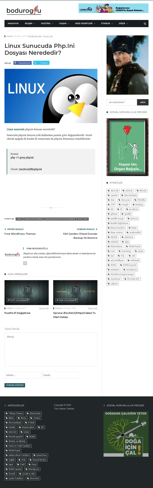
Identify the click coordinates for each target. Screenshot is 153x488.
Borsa (23, 418)
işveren (134, 218)
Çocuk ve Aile (28, 474)
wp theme (115, 279)
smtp (140, 251)
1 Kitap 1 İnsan (16, 413)
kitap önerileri (118, 228)
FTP (113, 204)
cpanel (114, 195)
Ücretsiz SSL (133, 279)
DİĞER (122, 23)
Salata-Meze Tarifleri (19, 455)
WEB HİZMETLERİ (83, 23)
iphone (114, 214)
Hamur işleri (28, 427)
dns (112, 200)
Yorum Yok (48, 36)
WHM (113, 265)
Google (125, 204)
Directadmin (130, 195)
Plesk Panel (134, 246)
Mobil (32, 436)
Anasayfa (13, 23)
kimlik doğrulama (119, 223)
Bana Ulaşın (15, 30)
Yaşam (62, 23)
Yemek (12, 474)
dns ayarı (125, 200)
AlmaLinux (35, 413)
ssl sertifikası (117, 260)
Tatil (22, 464)
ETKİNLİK (105, 23)
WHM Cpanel (15, 469)
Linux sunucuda (16, 129)
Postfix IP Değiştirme (17, 313)
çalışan (114, 283)
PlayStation (116, 246)
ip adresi (133, 209)
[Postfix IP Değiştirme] (26, 292)
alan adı (114, 190)
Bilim (11, 418)
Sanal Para (41, 455)
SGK (23, 460)
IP (121, 209)
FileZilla (141, 200)
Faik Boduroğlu (35, 36)
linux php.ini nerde (33, 219)
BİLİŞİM (28, 23)
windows (115, 269)
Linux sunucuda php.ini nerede (60, 219)
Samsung (126, 251)
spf (112, 255)
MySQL (114, 237)
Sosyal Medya (39, 460)
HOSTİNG (45, 23)
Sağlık (11, 460)
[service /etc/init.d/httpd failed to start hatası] (75, 292)
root (113, 251)
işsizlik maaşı (117, 218)
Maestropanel (15, 436)
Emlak (12, 427)
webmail (134, 260)
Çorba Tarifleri (16, 478)
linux (19, 219)
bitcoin (143, 190)
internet (13, 432)
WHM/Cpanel (129, 265)
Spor (11, 464)
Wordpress (33, 469)
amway (129, 190)
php (80, 219)
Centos (9, 36)
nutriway (128, 237)
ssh (86, 219)
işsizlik (127, 214)
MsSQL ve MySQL (17, 441)
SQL (123, 255)
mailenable (135, 232)
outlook (114, 242)
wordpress (131, 269)
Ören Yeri (34, 478)
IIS (112, 209)
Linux (26, 432)
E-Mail (9, 308)
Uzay (34, 464)
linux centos (117, 232)
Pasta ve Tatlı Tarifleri (19, 446)
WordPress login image (122, 274)
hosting (139, 204)
